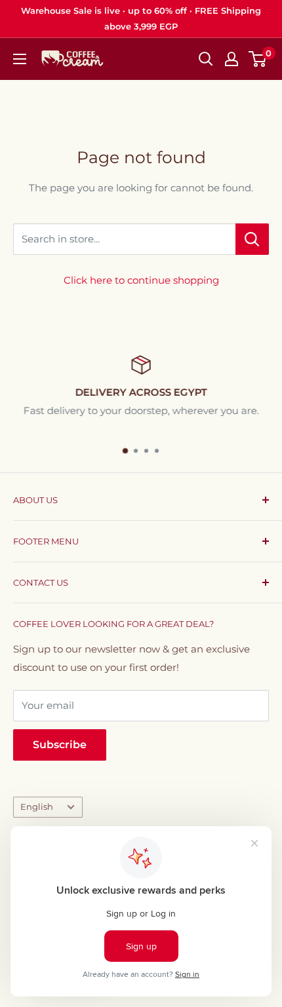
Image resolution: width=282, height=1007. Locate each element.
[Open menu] (19, 59)
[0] (258, 59)
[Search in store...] (252, 239)
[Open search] (206, 59)
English (36, 807)
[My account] (231, 59)
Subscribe (60, 744)
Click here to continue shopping (141, 280)
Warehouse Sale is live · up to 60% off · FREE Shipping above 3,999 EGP (141, 18)
